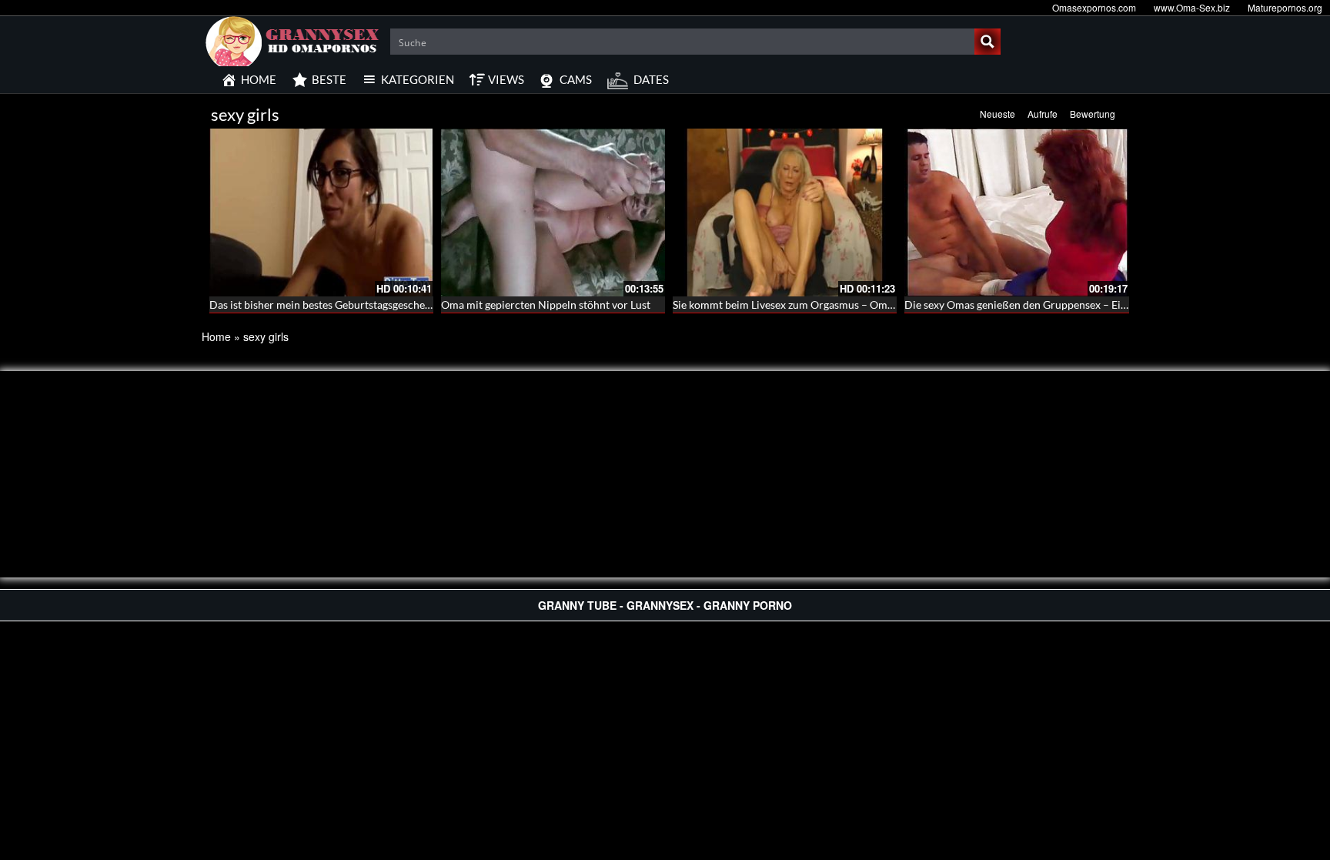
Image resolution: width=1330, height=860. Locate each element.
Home (216, 336)
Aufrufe (1043, 113)
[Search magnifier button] (987, 41)
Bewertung (1092, 113)
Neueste (997, 113)
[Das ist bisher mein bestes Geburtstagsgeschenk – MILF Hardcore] (321, 212)
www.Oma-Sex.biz (1192, 7)
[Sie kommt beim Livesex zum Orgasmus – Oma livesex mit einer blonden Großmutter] (785, 212)
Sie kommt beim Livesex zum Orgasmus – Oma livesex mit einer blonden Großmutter (874, 304)
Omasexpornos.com (1094, 7)
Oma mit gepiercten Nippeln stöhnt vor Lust (545, 304)
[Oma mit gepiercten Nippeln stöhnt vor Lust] (553, 212)
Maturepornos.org (1285, 7)
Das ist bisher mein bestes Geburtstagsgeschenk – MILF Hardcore (364, 304)
